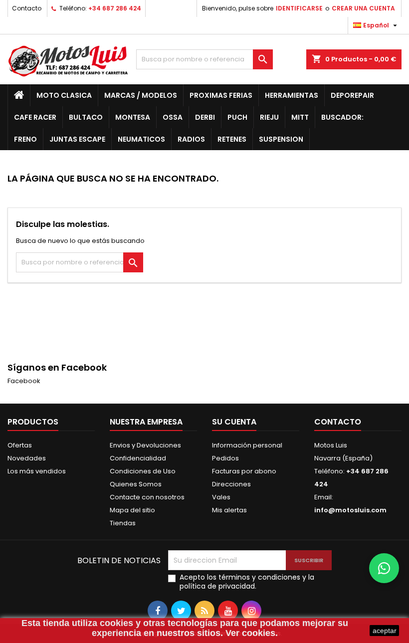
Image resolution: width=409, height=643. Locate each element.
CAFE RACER (35, 117)
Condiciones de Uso (143, 471)
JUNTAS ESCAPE (77, 139)
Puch (237, 117)
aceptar (385, 631)
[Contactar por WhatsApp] (384, 568)
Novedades (26, 458)
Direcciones (231, 484)
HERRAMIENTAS (291, 95)
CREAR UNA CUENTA (363, 8)
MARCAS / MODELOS (140, 95)
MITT (300, 117)
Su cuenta (234, 422)
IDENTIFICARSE (299, 8)
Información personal (247, 445)
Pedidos (225, 458)
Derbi (205, 117)
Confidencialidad (138, 458)
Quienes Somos (136, 484)
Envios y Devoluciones (145, 445)
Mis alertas (229, 510)
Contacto (26, 8)
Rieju (269, 117)
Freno (25, 139)
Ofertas (19, 445)
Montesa (132, 117)
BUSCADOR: (342, 117)
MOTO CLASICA (64, 95)
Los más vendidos (36, 471)
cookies (116, 623)
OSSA (173, 117)
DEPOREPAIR (352, 95)
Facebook (23, 381)
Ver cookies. (251, 633)
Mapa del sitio (132, 510)
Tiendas (123, 523)
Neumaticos (141, 139)
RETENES (231, 139)
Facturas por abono (244, 471)
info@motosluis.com (350, 510)
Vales (221, 497)
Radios (191, 139)
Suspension (281, 139)
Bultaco (86, 117)
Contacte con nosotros (147, 497)
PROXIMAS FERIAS (221, 95)
